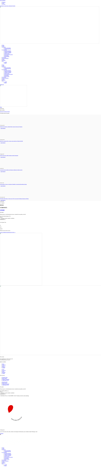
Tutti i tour (4, 66)
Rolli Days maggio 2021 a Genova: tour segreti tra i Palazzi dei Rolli (11, 141)
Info (2, 61)
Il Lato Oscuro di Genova (8, 54)
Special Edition (6, 56)
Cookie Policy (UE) (5, 380)
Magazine (3, 60)
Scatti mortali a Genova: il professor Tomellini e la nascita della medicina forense (13, 184)
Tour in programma (7, 67)
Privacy (1, 217)
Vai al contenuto (2, 0)
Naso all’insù (6, 55)
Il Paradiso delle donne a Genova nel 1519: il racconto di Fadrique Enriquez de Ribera (14, 198)
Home (3, 45)
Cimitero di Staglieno (7, 51)
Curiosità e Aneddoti (7, 52)
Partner (5, 63)
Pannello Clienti (4, 377)
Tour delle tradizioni (7, 50)
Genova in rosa (6, 53)
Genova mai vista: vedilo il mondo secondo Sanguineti (9, 155)
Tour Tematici (4, 49)
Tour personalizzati (5, 58)
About (3, 46)
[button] (2, 201)
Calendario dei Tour (7, 48)
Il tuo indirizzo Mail (3, 390)
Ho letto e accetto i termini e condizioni (7, 218)
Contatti (5, 62)
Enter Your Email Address (4, 216)
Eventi (3, 59)
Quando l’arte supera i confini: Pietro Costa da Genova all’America (11, 126)
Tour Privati (4, 57)
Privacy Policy (4, 378)
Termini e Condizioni (5, 379)
